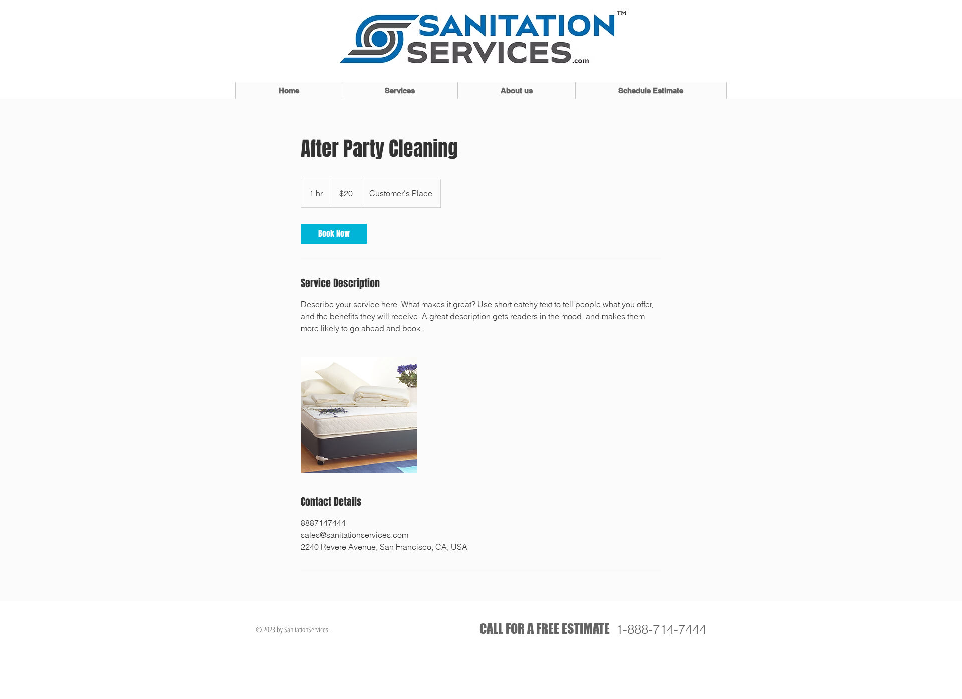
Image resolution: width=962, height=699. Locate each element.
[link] (334, 234)
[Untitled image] (359, 415)
